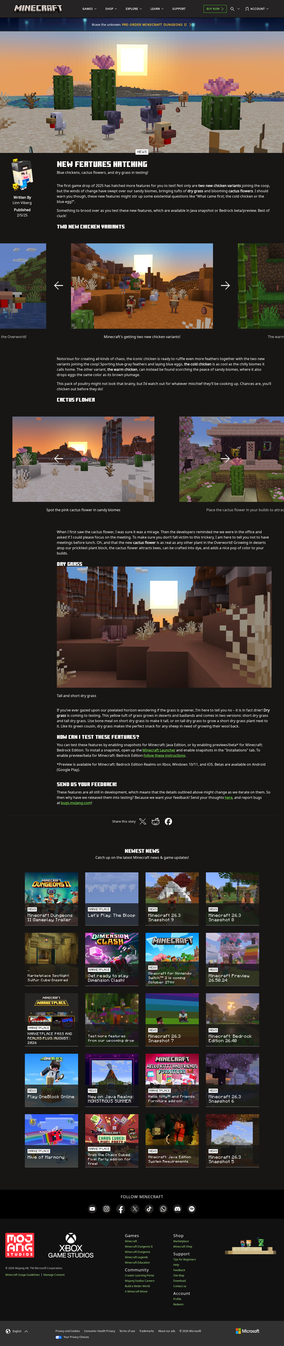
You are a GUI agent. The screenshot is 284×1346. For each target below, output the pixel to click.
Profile (177, 1299)
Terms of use (127, 1331)
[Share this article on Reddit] (156, 821)
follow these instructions (164, 755)
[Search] (236, 9)
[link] (92, 1208)
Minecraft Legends (136, 1257)
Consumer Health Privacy (99, 1331)
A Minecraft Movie (136, 1291)
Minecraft (131, 1241)
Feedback (179, 1270)
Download (179, 1281)
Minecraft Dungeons (137, 1252)
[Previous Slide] (58, 285)
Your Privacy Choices (76, 1337)
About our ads (166, 1331)
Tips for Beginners (184, 1259)
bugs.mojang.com (76, 802)
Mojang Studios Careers (140, 1281)
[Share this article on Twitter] (142, 821)
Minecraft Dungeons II (139, 1246)
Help (176, 1265)
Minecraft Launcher (159, 750)
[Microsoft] (247, 1331)
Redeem (178, 1304)
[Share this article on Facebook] (168, 821)
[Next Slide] (225, 285)
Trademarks (146, 1331)
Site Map (178, 1275)
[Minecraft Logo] (38, 9)
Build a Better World (137, 1286)
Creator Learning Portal (139, 1275)
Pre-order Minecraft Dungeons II (154, 24)
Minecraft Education (137, 1262)
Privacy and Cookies (67, 1331)
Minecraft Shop (182, 1246)
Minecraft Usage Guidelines (22, 1274)
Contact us (179, 1286)
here (229, 797)
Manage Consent (54, 1274)
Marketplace (181, 1241)
